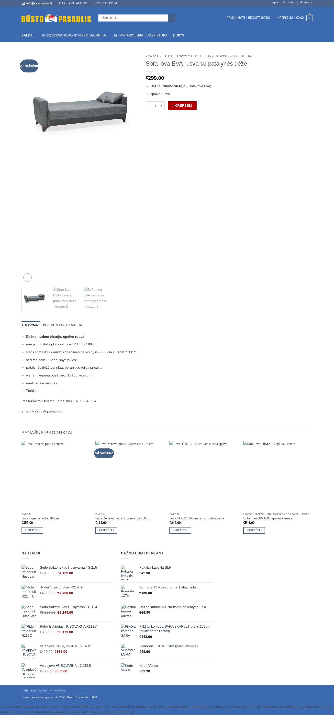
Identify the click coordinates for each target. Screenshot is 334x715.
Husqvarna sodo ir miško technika (74, 35)
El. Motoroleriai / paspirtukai (141, 35)
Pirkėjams (306, 2)
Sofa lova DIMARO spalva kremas (267, 518)
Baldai (28, 35)
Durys (178, 35)
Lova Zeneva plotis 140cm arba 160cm (122, 518)
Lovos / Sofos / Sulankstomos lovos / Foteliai (214, 56)
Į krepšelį (182, 105)
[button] (248, 18)
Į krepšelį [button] (32, 530)
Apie (275, 2)
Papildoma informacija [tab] (62, 325)
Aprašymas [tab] (31, 325)
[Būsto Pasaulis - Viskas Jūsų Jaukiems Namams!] (56, 18)
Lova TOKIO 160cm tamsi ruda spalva (196, 518)
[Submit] (171, 18)
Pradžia (152, 56)
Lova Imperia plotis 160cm (40, 518)
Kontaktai (289, 2)
